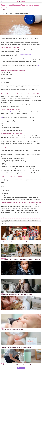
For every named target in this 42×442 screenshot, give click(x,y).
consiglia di (21, 172)
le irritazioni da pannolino (25, 53)
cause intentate (11, 111)
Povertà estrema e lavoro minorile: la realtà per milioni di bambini (17, 277)
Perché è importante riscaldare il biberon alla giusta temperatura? (17, 312)
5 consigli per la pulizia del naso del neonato (12, 329)
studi (2, 117)
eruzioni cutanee (37, 179)
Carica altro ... (21, 367)
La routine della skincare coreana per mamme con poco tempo (16, 294)
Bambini (2, 275)
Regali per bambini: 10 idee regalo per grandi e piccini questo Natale (18, 241)
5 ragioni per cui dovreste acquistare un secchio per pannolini (16, 364)
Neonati (2, 293)
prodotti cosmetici (26, 72)
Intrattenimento (4, 240)
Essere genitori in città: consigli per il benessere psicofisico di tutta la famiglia (20, 259)
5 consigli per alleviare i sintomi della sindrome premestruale (16, 347)
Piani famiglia (3, 258)
